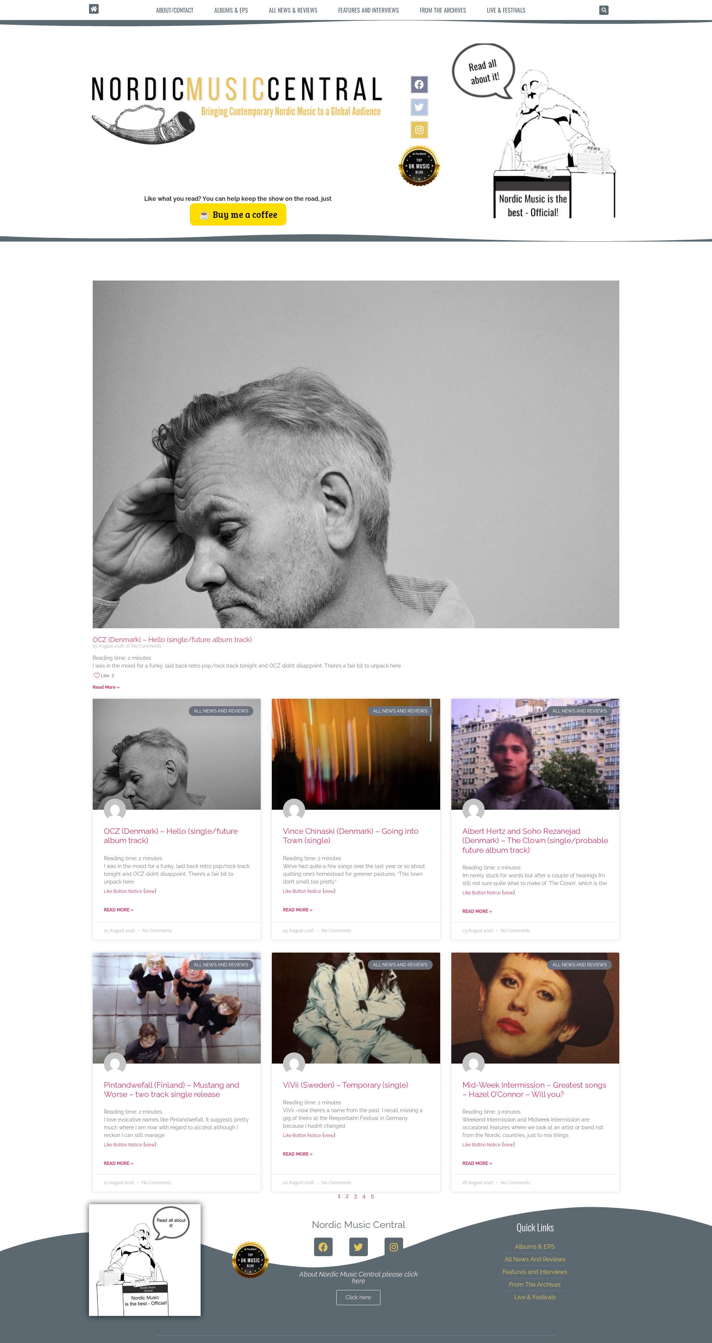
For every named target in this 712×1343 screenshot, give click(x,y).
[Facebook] (419, 84)
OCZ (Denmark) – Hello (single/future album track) (172, 639)
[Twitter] (419, 107)
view (150, 891)
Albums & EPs (231, 10)
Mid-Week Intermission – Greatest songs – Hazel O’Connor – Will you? (534, 1089)
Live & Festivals (506, 10)
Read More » (106, 687)
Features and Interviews (368, 10)
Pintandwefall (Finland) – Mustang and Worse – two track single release (171, 1089)
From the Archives (443, 10)
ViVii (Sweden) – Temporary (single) (345, 1085)
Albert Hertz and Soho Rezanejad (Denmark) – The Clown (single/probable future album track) (535, 840)
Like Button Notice (123, 891)
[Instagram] (419, 130)
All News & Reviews (293, 10)
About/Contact (175, 10)
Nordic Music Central (358, 1224)
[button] (604, 10)
